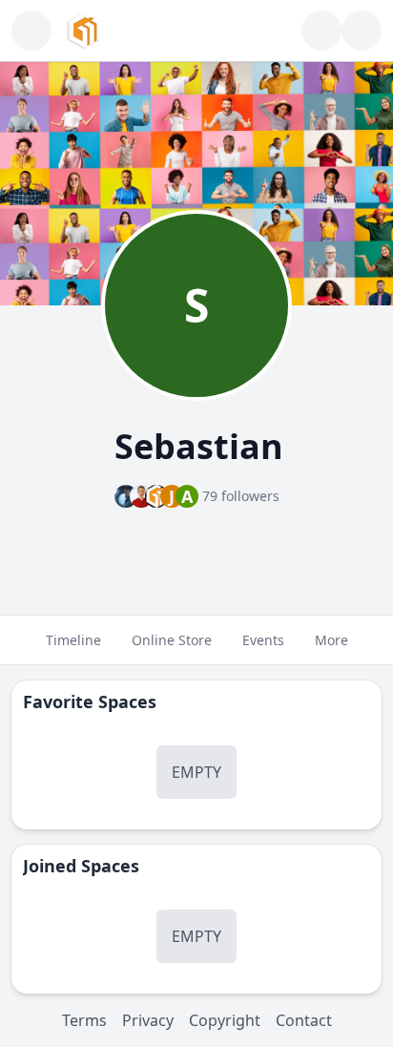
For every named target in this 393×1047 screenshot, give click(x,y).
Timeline (73, 640)
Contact (304, 1020)
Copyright (224, 1020)
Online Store (172, 640)
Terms (84, 1020)
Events (263, 640)
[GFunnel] (84, 30)
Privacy (148, 1020)
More (331, 640)
